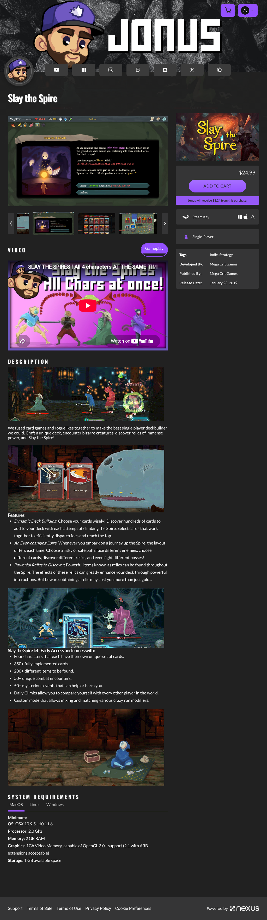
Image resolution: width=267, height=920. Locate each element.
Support (15, 908)
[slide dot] (53, 223)
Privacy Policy (98, 908)
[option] (88, 161)
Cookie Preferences (133, 908)
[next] (165, 223)
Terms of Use (69, 908)
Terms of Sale (39, 908)
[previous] (11, 223)
